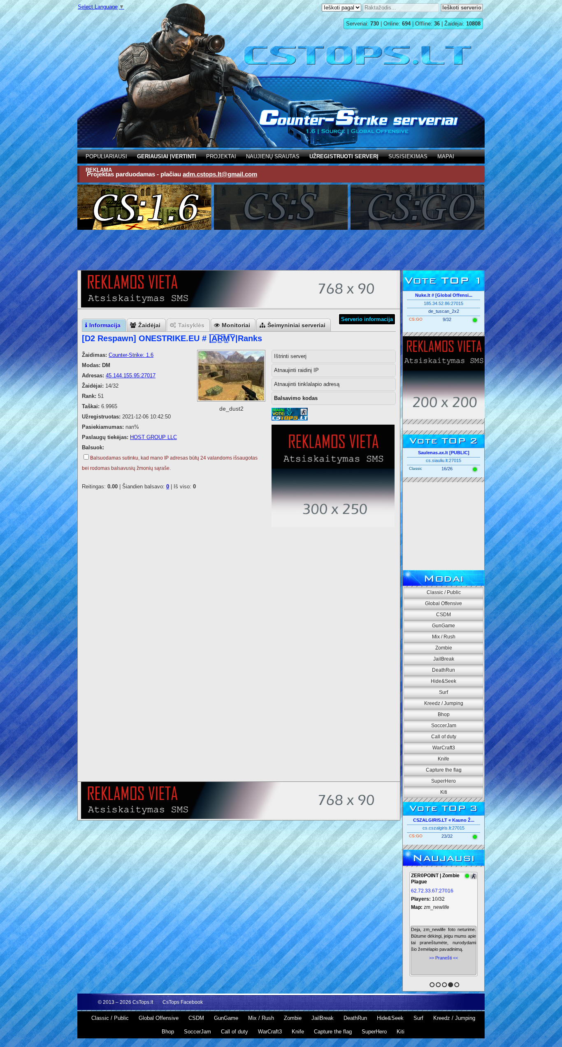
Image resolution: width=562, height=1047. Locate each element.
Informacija (105, 325)
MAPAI (445, 156)
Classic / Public (444, 592)
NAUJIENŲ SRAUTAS (273, 156)
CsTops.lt (142, 1002)
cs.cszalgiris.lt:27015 (443, 827)
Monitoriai (236, 325)
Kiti (443, 792)
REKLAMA (99, 170)
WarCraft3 (443, 748)
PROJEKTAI (221, 156)
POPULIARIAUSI (106, 156)
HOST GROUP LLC (153, 437)
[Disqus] (239, 673)
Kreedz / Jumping (443, 703)
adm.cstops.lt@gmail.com (220, 174)
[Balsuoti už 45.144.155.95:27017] (290, 419)
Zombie (443, 648)
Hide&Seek (443, 681)
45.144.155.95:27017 (131, 375)
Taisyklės (191, 325)
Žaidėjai (149, 325)
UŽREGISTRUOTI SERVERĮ (344, 156)
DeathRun (443, 670)
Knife (443, 759)
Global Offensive (443, 603)
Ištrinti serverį (290, 356)
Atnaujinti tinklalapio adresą (306, 384)
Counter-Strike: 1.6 (131, 355)
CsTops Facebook (183, 1002)
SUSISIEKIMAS (407, 156)
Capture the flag (444, 770)
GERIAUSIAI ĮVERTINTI (166, 156)
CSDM (443, 614)
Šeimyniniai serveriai (296, 325)
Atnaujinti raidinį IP (296, 370)
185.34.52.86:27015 (443, 303)
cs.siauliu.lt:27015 (443, 460)
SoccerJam (443, 725)
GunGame (443, 626)
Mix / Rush (443, 637)
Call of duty (443, 737)
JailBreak (443, 659)
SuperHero (443, 781)
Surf (443, 692)
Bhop (444, 714)
